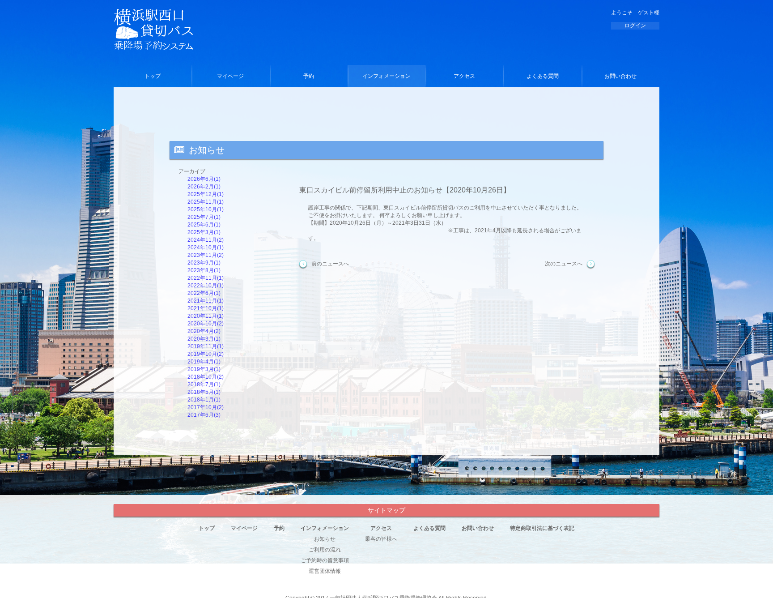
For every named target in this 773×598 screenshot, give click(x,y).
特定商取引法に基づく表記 (542, 528)
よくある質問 (543, 76)
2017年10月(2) (205, 407)
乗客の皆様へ (381, 539)
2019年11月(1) (205, 346)
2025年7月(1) (204, 217)
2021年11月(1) (205, 301)
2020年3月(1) (204, 339)
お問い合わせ (620, 76)
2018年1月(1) (204, 400)
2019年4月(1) (204, 362)
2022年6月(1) (204, 293)
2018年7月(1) (204, 384)
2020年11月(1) (205, 316)
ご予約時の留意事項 (325, 560)
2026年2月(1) (204, 187)
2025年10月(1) (205, 209)
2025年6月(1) (204, 225)
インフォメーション (386, 76)
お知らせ (325, 539)
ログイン (635, 25)
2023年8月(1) (204, 270)
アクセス (464, 76)
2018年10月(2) (205, 377)
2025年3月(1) (204, 232)
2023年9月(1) (204, 263)
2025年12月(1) (205, 194)
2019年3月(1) (204, 369)
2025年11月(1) (205, 202)
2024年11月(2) (205, 240)
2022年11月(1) (205, 278)
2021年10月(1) (205, 308)
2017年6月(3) (204, 415)
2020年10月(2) (205, 323)
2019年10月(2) (205, 354)
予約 (308, 76)
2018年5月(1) (204, 392)
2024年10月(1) (205, 247)
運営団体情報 (325, 571)
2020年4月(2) (204, 331)
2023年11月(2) (205, 255)
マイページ (230, 76)
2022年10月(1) (205, 285)
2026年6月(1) (204, 179)
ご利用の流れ (325, 550)
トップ (152, 76)
